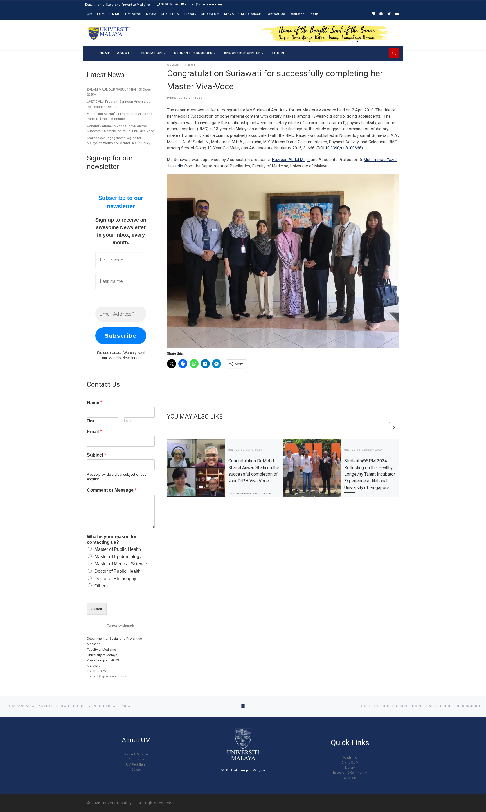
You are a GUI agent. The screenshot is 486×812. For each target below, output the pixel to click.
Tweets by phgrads (121, 625)
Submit (96, 609)
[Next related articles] (394, 427)
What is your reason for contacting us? (112, 539)
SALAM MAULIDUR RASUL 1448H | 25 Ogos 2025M (119, 92)
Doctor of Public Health (117, 571)
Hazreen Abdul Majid (291, 159)
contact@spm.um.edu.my (106, 676)
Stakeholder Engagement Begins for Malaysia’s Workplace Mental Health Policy (118, 140)
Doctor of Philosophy (115, 578)
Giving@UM (350, 762)
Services (350, 778)
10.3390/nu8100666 (343, 148)
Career (136, 769)
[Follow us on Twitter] (389, 14)
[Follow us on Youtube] (397, 14)
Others (101, 585)
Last (127, 421)
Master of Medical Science (120, 564)
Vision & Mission (136, 754)
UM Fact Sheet (136, 764)
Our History (136, 759)
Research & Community (350, 773)
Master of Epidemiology (117, 556)
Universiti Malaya (118, 803)
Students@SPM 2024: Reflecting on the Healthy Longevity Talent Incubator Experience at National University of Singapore (369, 474)
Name (94, 402)
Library (350, 768)
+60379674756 (97, 671)
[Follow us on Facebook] (381, 14)
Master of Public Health (117, 549)
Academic (350, 757)
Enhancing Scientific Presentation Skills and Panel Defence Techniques (120, 116)
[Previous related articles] (383, 427)
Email (94, 431)
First (90, 421)
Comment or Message (111, 490)
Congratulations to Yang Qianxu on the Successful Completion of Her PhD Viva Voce (120, 128)
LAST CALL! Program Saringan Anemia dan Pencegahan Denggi (119, 104)
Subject (96, 455)
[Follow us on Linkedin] (373, 14)
